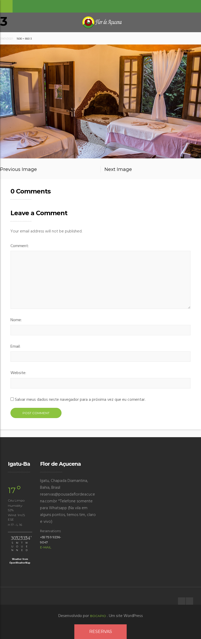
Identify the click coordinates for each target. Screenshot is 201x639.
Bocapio (98, 616)
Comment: (19, 246)
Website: (18, 373)
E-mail (45, 547)
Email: (15, 346)
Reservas (100, 631)
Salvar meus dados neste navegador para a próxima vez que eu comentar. (80, 399)
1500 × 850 (23, 38)
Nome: (16, 320)
